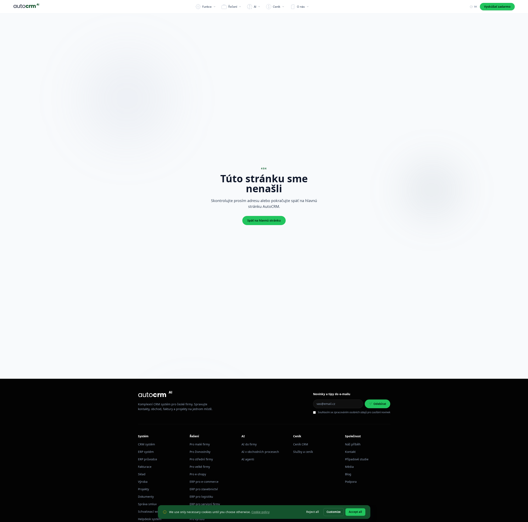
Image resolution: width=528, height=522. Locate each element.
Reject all (312, 512)
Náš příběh (353, 444)
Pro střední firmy (201, 459)
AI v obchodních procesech (260, 452)
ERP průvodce (147, 459)
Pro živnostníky (200, 452)
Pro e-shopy (198, 474)
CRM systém (146, 444)
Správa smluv (147, 504)
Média (349, 467)
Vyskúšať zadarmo (497, 7)
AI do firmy (249, 444)
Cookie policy (260, 512)
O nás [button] (301, 7)
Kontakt (350, 452)
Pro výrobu (197, 519)
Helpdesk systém (149, 519)
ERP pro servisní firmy (205, 504)
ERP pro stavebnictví (204, 489)
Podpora (351, 482)
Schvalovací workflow (152, 511)
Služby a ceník (303, 452)
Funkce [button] (207, 7)
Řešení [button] (232, 7)
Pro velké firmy (200, 467)
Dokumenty (146, 497)
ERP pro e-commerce (204, 482)
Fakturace (144, 467)
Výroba (143, 482)
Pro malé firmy (200, 444)
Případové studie (356, 459)
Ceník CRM (300, 444)
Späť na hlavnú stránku (264, 220)
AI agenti (247, 459)
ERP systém (146, 452)
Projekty (143, 489)
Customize (334, 512)
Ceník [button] (276, 7)
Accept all (355, 512)
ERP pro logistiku (201, 497)
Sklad (141, 474)
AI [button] (255, 7)
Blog (348, 474)
